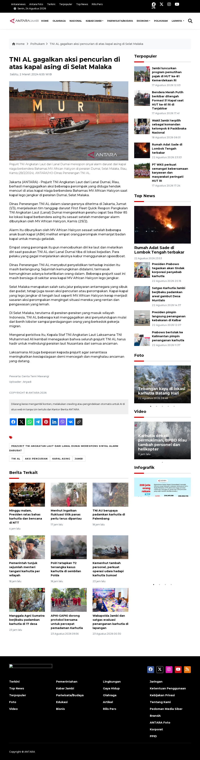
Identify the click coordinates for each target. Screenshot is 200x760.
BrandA (155, 715)
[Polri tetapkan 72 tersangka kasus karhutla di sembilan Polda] (69, 547)
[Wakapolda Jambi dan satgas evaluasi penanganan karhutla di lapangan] (110, 599)
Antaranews (18, 4)
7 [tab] (174, 457)
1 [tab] (151, 406)
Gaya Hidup (111, 688)
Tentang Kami (160, 702)
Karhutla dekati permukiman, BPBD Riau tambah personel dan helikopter (162, 442)
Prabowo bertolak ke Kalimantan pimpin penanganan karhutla (168, 336)
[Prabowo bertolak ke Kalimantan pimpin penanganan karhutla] (142, 338)
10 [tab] (162, 462)
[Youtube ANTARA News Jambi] (177, 4)
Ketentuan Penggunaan (168, 688)
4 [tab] (168, 406)
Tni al (15, 458)
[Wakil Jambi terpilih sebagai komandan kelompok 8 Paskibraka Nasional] (142, 126)
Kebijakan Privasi (162, 695)
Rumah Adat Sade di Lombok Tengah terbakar (167, 148)
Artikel (108, 702)
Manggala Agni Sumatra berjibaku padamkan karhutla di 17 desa (27, 620)
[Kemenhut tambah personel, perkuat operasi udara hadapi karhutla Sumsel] (110, 547)
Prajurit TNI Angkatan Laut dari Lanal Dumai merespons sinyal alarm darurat (63, 448)
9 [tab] (186, 457)
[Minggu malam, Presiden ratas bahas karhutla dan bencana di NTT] (27, 494)
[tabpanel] (162, 384)
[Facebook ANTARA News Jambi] (154, 4)
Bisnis (60, 709)
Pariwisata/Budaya (120, 21)
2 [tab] (157, 406)
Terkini (51, 4)
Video (140, 411)
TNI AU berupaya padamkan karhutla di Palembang (109, 515)
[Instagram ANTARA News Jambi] (169, 4)
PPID (153, 736)
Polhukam (161, 21)
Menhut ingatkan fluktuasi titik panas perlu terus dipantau (66, 515)
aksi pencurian (36, 458)
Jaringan (156, 681)
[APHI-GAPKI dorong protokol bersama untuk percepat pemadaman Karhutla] (69, 599)
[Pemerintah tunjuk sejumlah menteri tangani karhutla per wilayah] (27, 547)
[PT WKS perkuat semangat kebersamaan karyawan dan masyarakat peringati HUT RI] (142, 170)
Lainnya (177, 21)
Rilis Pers (97, 4)
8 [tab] (180, 457)
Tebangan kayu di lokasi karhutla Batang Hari (161, 391)
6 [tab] (168, 457)
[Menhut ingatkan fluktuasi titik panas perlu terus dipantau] (69, 494)
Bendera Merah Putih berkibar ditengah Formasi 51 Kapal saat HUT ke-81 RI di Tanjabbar (168, 100)
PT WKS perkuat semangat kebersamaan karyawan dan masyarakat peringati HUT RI (170, 173)
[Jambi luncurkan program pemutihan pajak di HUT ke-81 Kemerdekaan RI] (142, 74)
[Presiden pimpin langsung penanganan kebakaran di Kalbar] (142, 318)
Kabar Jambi (94, 21)
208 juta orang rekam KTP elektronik (159, 569)
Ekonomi (142, 21)
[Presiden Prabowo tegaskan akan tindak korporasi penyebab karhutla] (142, 269)
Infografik (144, 467)
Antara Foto (36, 4)
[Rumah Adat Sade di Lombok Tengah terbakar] (142, 150)
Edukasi (62, 702)
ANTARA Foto (160, 722)
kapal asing (61, 458)
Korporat (156, 729)
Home (45, 21)
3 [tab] (162, 406)
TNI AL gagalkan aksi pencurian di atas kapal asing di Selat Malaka (96, 44)
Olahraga (59, 21)
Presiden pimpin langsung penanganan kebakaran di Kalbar (169, 316)
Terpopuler (65, 4)
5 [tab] (174, 406)
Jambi (79, 458)
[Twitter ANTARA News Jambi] (161, 4)
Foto (139, 355)
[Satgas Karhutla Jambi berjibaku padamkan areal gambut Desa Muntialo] (142, 294)
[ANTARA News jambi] (24, 20)
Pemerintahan (66, 681)
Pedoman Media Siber (166, 709)
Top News (82, 4)
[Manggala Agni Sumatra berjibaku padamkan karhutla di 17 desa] (27, 599)
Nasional (76, 21)
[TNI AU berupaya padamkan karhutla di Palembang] (110, 494)
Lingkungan (112, 681)
